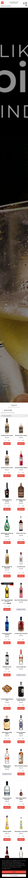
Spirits (13, 407)
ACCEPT (14, 872)
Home (9, 407)
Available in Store (21, 609)
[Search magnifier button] (26, 5)
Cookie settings (14, 875)
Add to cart (7, 443)
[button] (2, 2)
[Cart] (26, 3)
